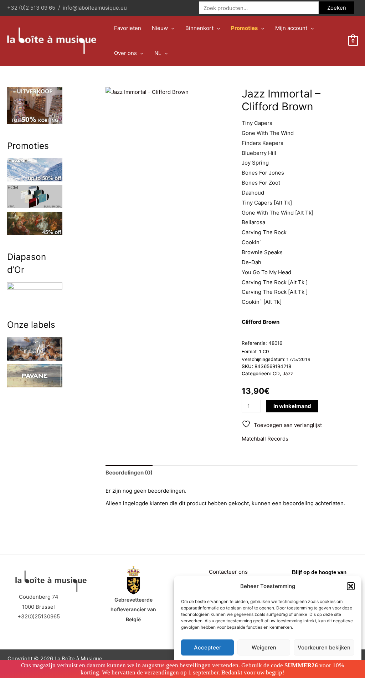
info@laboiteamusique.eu (95, 7)
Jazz (288, 373)
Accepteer (207, 647)
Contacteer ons (228, 571)
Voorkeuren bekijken (324, 647)
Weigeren (264, 647)
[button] (350, 586)
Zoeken (336, 7)
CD (276, 373)
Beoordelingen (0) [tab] (129, 472)
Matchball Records (265, 438)
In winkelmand (292, 406)
